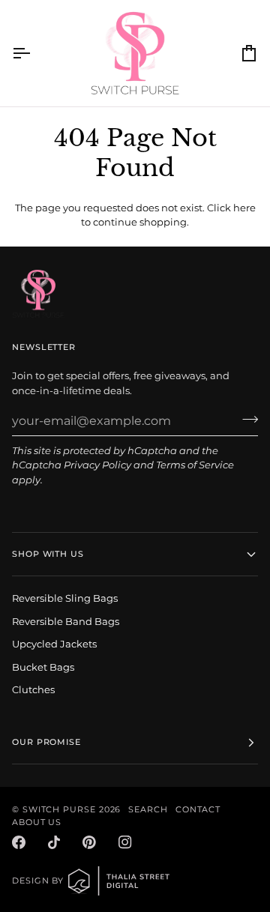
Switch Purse (59, 809)
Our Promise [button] (46, 742)
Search (147, 809)
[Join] (245, 419)
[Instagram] (125, 842)
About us (37, 822)
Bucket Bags (43, 667)
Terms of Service (195, 465)
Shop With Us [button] (48, 554)
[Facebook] (19, 842)
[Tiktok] (54, 842)
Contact (198, 809)
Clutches (33, 689)
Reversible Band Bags (65, 621)
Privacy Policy (97, 465)
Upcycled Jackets (54, 644)
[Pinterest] (89, 842)
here (244, 208)
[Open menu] (34, 53)
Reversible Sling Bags (65, 598)
